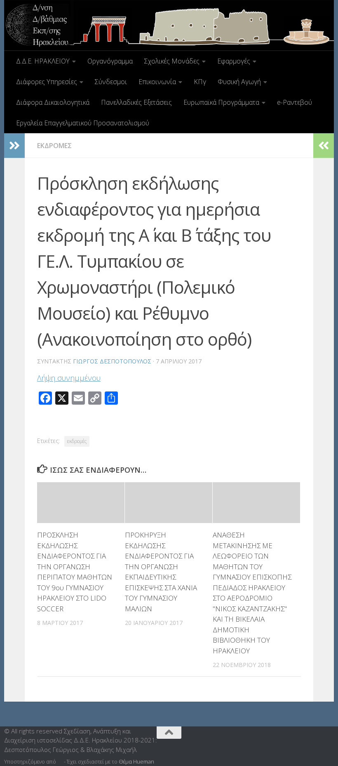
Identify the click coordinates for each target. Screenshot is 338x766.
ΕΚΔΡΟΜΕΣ (54, 145)
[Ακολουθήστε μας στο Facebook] (318, 735)
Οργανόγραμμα (110, 61)
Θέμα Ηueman (136, 761)
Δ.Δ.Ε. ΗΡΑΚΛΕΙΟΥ (43, 61)
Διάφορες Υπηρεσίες (46, 81)
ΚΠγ (200, 81)
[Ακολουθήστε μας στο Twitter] (330, 735)
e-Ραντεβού (294, 102)
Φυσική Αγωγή (239, 81)
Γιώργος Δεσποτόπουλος (112, 361)
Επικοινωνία (157, 81)
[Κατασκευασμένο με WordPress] (60, 761)
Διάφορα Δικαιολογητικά (52, 102)
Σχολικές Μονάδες (172, 61)
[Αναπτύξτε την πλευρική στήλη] (14, 145)
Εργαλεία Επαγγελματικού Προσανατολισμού (82, 122)
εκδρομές (77, 441)
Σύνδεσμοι (111, 81)
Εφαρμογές (233, 61)
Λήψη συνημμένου (69, 378)
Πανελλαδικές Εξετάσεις (136, 102)
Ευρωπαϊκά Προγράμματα (221, 102)
